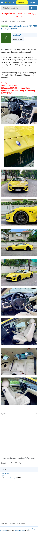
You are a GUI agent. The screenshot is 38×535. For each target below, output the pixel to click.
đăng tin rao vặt (7, 476)
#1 (36, 414)
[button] (2, 2)
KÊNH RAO (3, 531)
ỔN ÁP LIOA (6, 474)
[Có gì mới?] (13, 2)
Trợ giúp (28, 529)
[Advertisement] (19, 436)
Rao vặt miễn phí (20, 531)
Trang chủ (35, 529)
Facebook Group (10, 478)
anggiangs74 (6, 29)
